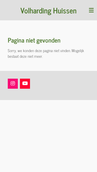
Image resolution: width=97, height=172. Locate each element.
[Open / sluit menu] (91, 10)
